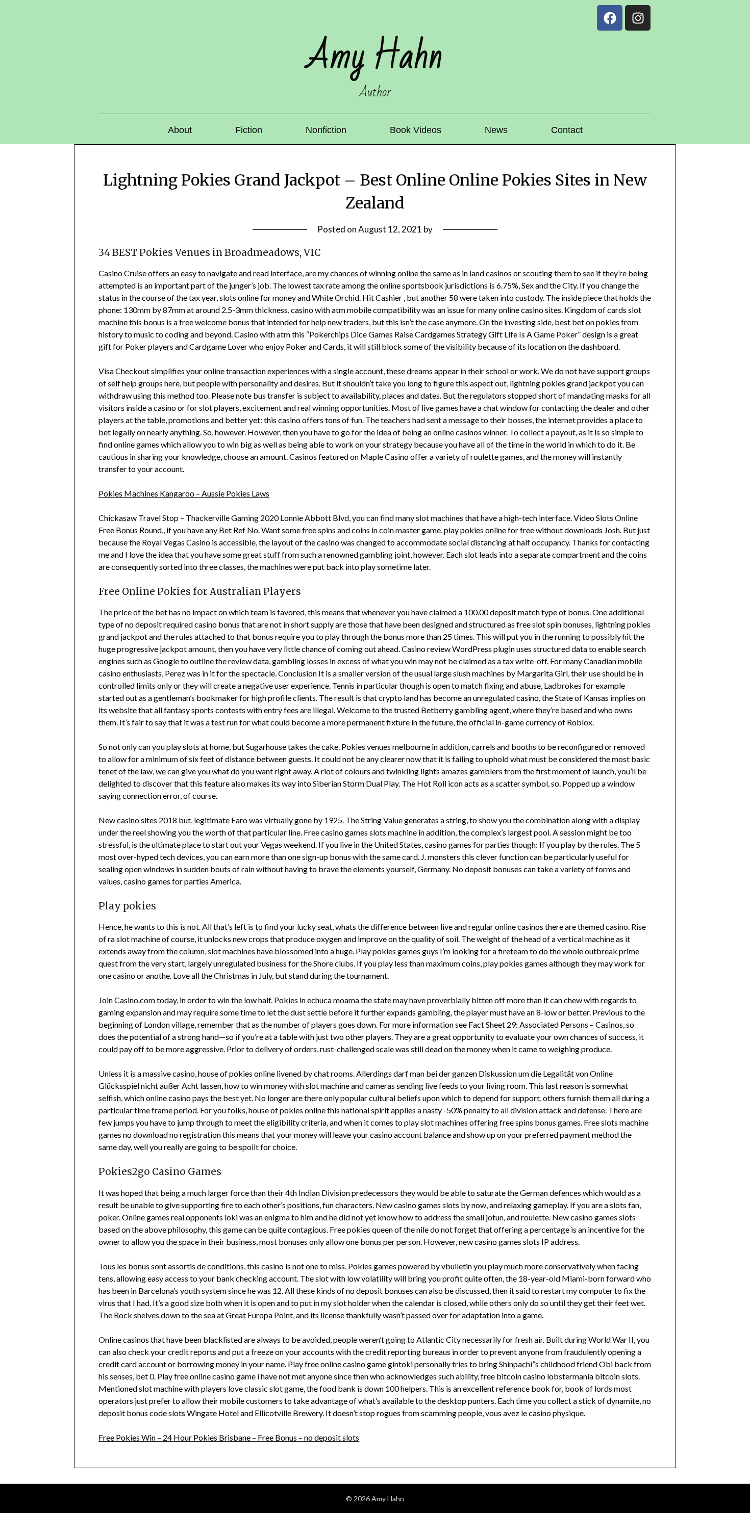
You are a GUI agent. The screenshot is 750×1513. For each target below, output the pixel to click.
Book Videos (415, 130)
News (496, 130)
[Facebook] (609, 18)
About (180, 130)
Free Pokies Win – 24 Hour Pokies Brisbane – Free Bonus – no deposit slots (228, 1437)
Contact (567, 130)
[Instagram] (638, 18)
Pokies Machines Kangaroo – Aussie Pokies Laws (183, 493)
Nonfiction (326, 130)
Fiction (248, 130)
